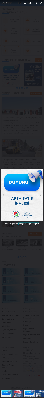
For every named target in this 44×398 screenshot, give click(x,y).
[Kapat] (41, 2)
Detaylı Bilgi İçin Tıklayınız (29, 224)
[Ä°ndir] (30, 2)
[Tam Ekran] (25, 2)
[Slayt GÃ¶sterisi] (19, 2)
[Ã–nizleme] (36, 2)
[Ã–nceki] (3, 194)
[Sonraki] (40, 194)
